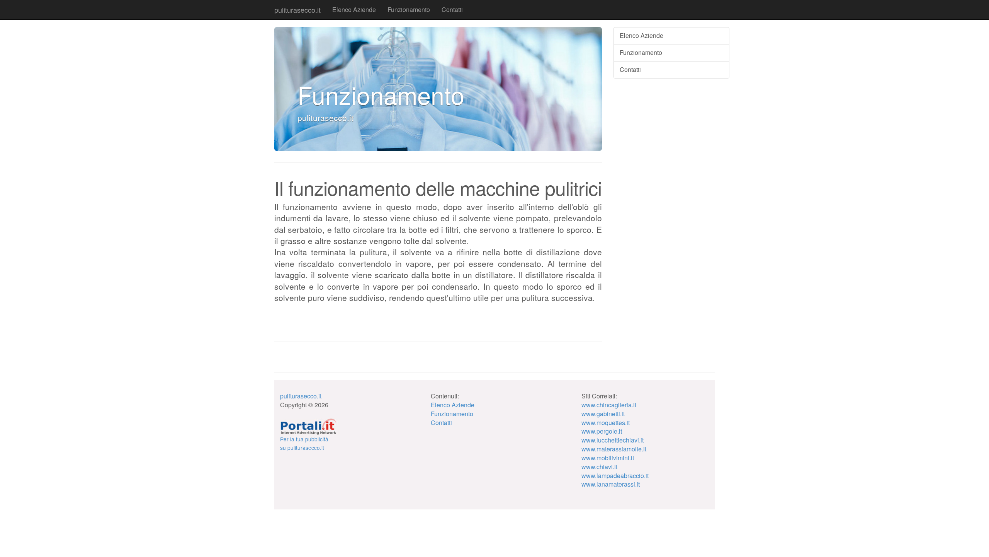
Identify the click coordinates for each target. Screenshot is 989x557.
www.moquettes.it (605, 422)
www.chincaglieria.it (608, 404)
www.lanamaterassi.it (610, 484)
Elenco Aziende (354, 9)
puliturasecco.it (297, 10)
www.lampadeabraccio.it (615, 475)
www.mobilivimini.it (607, 457)
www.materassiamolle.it (613, 448)
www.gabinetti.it (603, 413)
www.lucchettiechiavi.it (612, 440)
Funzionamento (408, 9)
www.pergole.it (601, 431)
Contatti (452, 9)
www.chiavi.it (599, 466)
